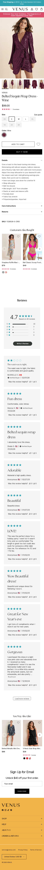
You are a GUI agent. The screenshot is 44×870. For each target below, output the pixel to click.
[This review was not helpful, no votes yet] (34, 483)
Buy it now (22, 152)
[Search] (7, 9)
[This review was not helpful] (34, 382)
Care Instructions (9, 206)
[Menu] (2, 9)
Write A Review (23, 343)
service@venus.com (9, 850)
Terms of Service (36, 850)
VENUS (4, 93)
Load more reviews (22, 699)
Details (4, 160)
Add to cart (18, 144)
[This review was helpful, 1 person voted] (30, 382)
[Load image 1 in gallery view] (22, 47)
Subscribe (22, 791)
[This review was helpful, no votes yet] (30, 483)
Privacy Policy (23, 850)
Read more (12, 677)
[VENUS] (20, 9)
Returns (5, 212)
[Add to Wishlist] (38, 144)
